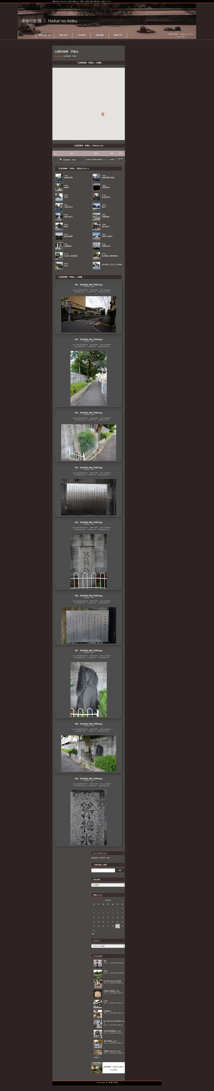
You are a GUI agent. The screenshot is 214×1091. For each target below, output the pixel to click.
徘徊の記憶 (113, 1082)
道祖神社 (66, 187)
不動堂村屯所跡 (68, 177)
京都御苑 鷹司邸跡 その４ (112, 991)
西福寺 (66, 226)
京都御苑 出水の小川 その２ (112, 1051)
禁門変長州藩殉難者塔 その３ (112, 1031)
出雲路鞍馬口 (107, 1011)
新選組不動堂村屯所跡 (108, 177)
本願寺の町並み (68, 216)
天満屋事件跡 (67, 246)
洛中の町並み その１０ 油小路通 (112, 264)
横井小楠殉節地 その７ (110, 1041)
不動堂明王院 (105, 187)
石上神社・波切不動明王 (71, 256)
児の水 (66, 265)
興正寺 (104, 207)
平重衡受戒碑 (105, 216)
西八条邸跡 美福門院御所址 (110, 256)
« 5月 (92, 933)
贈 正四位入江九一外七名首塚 (112, 981)
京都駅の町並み (106, 246)
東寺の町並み (105, 226)
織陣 (105, 960)
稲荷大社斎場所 (68, 236)
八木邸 (105, 1001)
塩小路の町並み (106, 197)
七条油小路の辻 (68, 207)
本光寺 (66, 197)
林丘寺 (105, 970)
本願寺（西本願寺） (107, 236)
